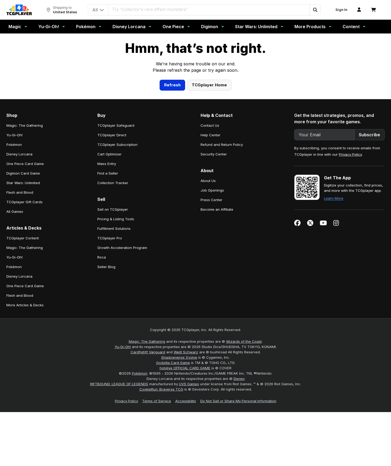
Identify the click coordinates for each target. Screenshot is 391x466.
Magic (15, 26)
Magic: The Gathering (147, 445)
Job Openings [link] (212, 293)
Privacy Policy (350, 258)
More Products (310, 26)
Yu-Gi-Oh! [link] (14, 238)
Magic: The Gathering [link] (24, 229)
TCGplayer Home (209, 188)
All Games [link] (14, 315)
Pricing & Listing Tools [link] (115, 322)
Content (351, 26)
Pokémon (85, 26)
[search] (209, 9)
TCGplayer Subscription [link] (117, 248)
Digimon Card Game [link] (23, 276)
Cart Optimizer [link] (109, 257)
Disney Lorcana (129, 26)
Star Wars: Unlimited (256, 26)
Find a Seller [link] (107, 276)
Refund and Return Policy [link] (222, 248)
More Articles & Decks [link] (25, 408)
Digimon (209, 26)
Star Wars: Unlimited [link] (23, 286)
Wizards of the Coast (244, 445)
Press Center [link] (211, 303)
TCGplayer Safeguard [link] (115, 229)
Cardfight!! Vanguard (148, 455)
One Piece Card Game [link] (25, 267)
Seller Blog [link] (106, 370)
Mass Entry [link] (106, 267)
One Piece (173, 26)
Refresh (172, 188)
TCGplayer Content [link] (22, 341)
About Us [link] (208, 284)
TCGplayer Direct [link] (111, 238)
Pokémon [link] (14, 248)
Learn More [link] (333, 301)
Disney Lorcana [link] (19, 257)
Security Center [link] (214, 257)
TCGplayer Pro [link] (109, 341)
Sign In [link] (341, 10)
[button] (315, 10)
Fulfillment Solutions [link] (114, 332)
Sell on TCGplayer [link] (112, 313)
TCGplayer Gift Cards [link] (24, 305)
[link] (19, 10)
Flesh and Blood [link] (19, 296)
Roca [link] (101, 360)
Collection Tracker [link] (112, 286)
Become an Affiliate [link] (217, 313)
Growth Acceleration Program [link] (122, 351)
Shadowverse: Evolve (179, 461)
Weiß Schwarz (186, 455)
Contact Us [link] (210, 229)
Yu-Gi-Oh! (48, 26)
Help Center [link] (211, 238)
